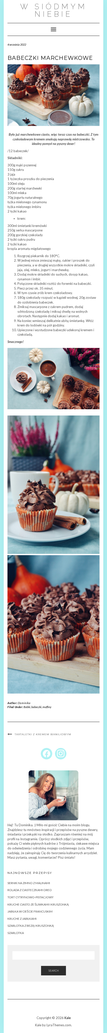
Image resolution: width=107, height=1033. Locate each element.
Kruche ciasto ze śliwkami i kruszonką (38, 904)
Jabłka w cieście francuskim (30, 911)
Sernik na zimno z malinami (28, 883)
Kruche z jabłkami (22, 919)
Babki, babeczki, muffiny (37, 707)
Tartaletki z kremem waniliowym (43, 734)
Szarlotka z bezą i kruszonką (30, 926)
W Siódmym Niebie (53, 10)
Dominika (24, 703)
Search (53, 970)
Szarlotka (15, 933)
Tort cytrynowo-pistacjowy (30, 897)
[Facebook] (46, 753)
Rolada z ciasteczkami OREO (29, 890)
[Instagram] (60, 753)
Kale (67, 1018)
